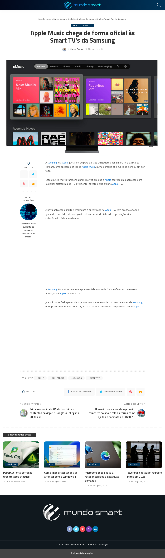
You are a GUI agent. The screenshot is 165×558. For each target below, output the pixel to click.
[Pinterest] (24, 183)
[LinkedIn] (95, 529)
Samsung (53, 162)
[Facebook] (24, 174)
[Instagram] (89, 529)
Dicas (50, 464)
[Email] (33, 183)
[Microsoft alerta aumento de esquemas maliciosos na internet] (28, 212)
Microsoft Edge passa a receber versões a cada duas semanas (102, 477)
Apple (76, 25)
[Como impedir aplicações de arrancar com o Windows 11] (62, 454)
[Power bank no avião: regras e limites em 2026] (144, 454)
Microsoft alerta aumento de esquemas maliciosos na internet (28, 230)
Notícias (87, 25)
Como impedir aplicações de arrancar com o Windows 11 (61, 475)
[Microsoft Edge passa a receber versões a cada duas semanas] (103, 454)
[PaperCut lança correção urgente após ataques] (21, 454)
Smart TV (95, 378)
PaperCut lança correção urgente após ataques (17, 475)
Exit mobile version (82, 553)
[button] (7, 5)
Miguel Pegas (76, 49)
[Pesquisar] (158, 5)
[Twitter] (33, 174)
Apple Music (88, 166)
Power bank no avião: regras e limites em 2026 (144, 475)
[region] (95, 253)
